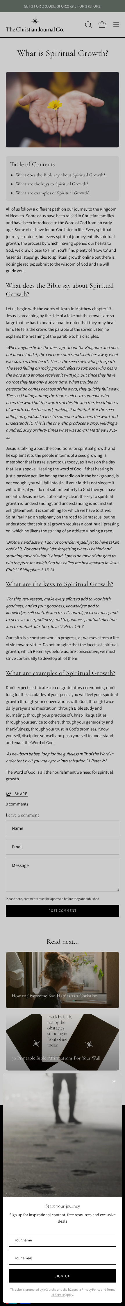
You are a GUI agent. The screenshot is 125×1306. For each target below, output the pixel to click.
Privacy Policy (91, 1289)
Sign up (62, 1275)
